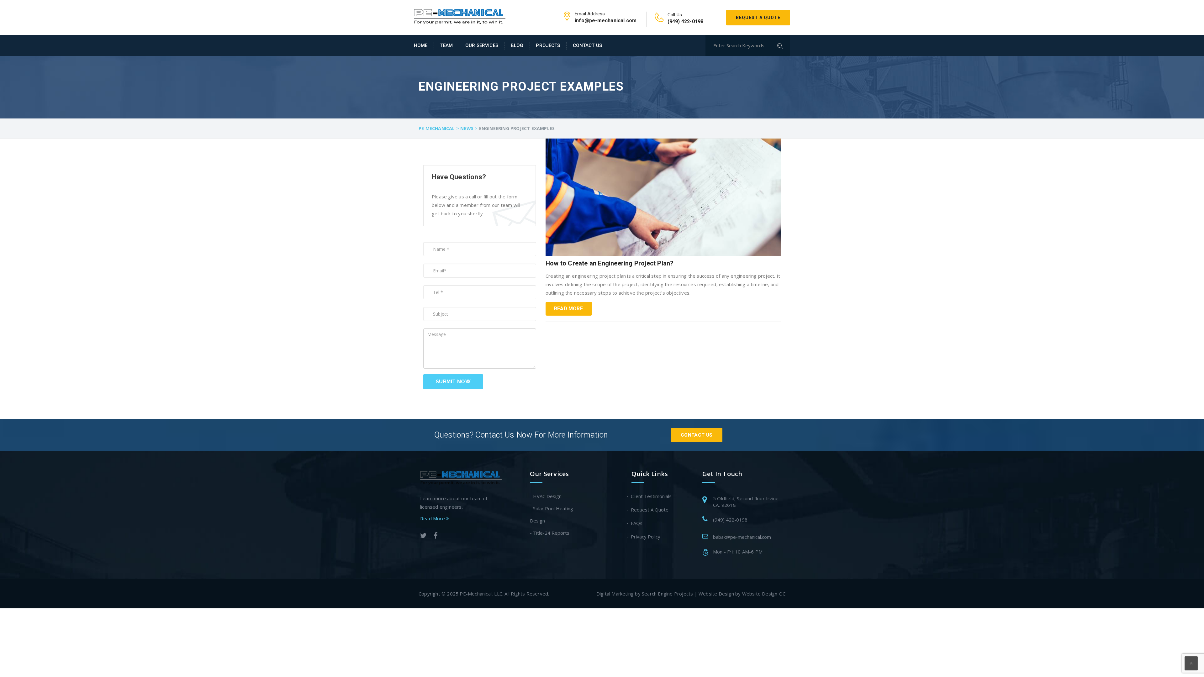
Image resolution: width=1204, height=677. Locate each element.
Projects (548, 45)
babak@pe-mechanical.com (742, 537)
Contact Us (587, 45)
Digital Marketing (615, 593)
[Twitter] (423, 536)
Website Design (716, 593)
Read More (568, 309)
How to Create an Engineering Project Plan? (609, 263)
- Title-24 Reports (549, 533)
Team (446, 45)
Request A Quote (758, 17)
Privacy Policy (645, 536)
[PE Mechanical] (459, 15)
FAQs (636, 523)
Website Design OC (763, 593)
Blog (517, 45)
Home (421, 45)
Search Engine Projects (667, 593)
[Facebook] (436, 536)
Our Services (481, 45)
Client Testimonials (651, 496)
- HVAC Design (546, 496)
